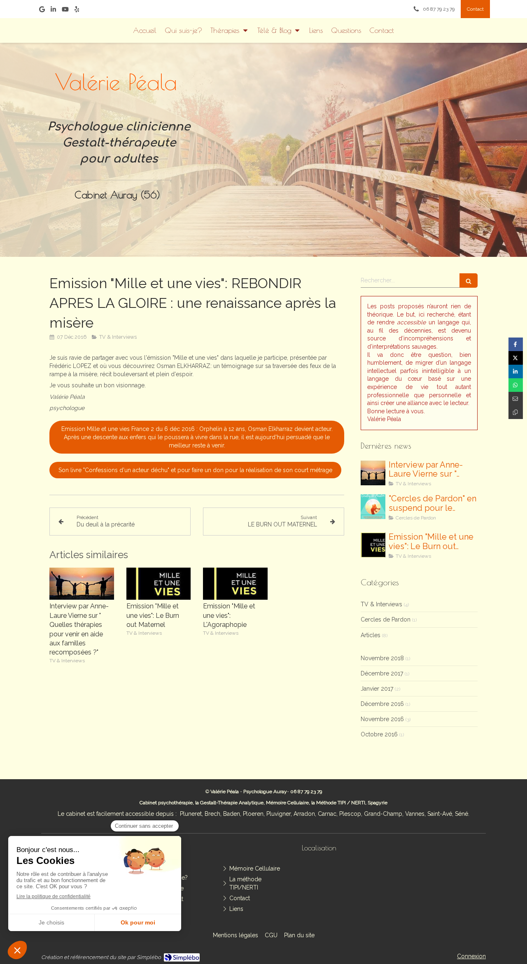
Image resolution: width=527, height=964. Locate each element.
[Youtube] (65, 11)
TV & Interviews (381, 604)
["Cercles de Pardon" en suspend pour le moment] (373, 506)
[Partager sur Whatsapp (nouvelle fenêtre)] (515, 385)
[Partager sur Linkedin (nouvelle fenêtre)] (515, 371)
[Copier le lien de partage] (515, 412)
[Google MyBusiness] (42, 11)
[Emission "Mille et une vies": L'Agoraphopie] (235, 584)
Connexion (471, 956)
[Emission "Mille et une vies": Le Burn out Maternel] (158, 584)
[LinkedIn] (53, 11)
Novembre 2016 (382, 719)
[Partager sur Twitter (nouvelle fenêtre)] (515, 358)
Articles (370, 635)
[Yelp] (77, 11)
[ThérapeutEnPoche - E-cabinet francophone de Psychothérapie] (396, 140)
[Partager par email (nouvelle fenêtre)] (515, 398)
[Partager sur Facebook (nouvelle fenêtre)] (515, 344)
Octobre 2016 (379, 734)
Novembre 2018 (382, 658)
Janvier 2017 (377, 688)
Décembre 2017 (382, 673)
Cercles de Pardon (385, 619)
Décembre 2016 (382, 704)
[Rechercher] (468, 280)
